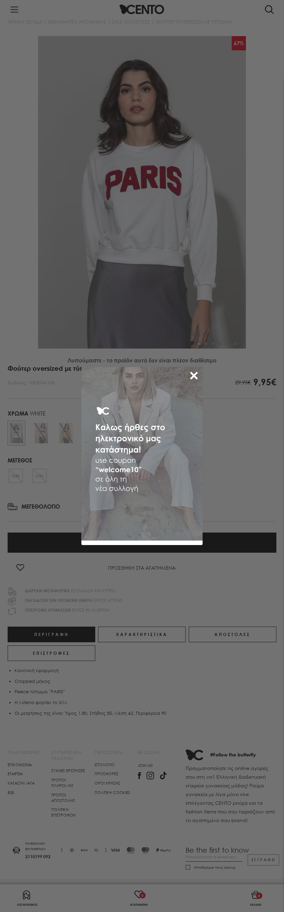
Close (195, 374)
